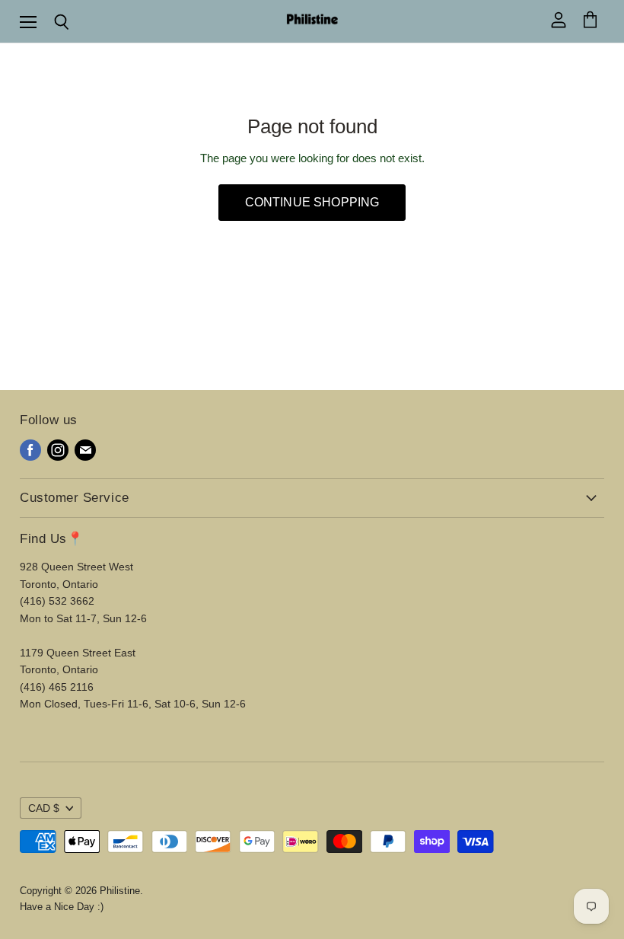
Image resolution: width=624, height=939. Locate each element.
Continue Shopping (312, 202)
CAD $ (43, 808)
